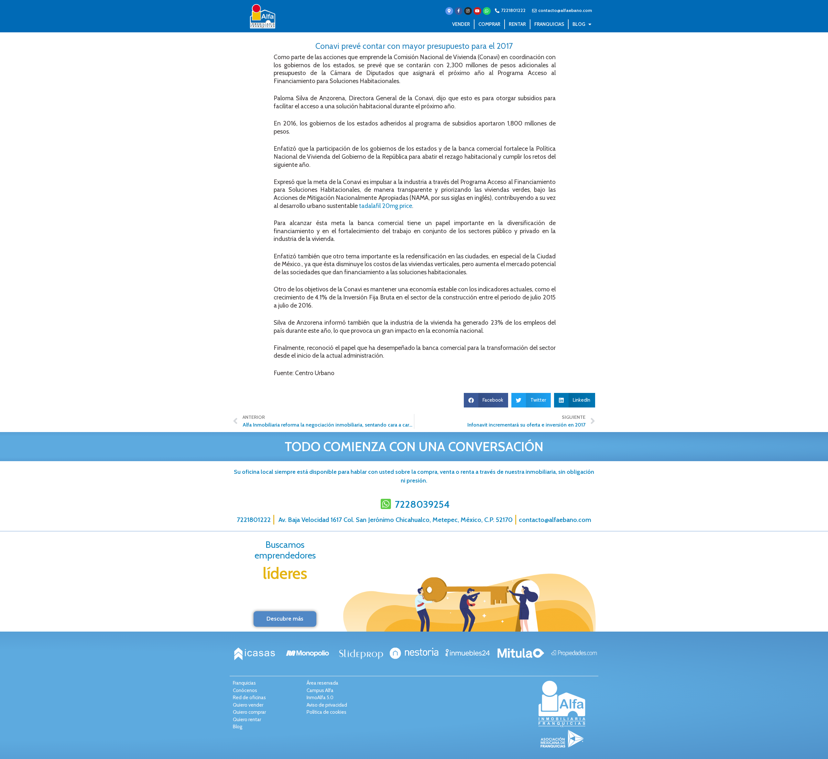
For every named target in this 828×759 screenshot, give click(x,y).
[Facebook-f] (459, 11)
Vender (461, 24)
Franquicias (549, 24)
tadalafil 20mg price (385, 206)
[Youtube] (477, 11)
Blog (578, 24)
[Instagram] (468, 11)
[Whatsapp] (487, 11)
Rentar (517, 24)
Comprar (489, 24)
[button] (486, 400)
